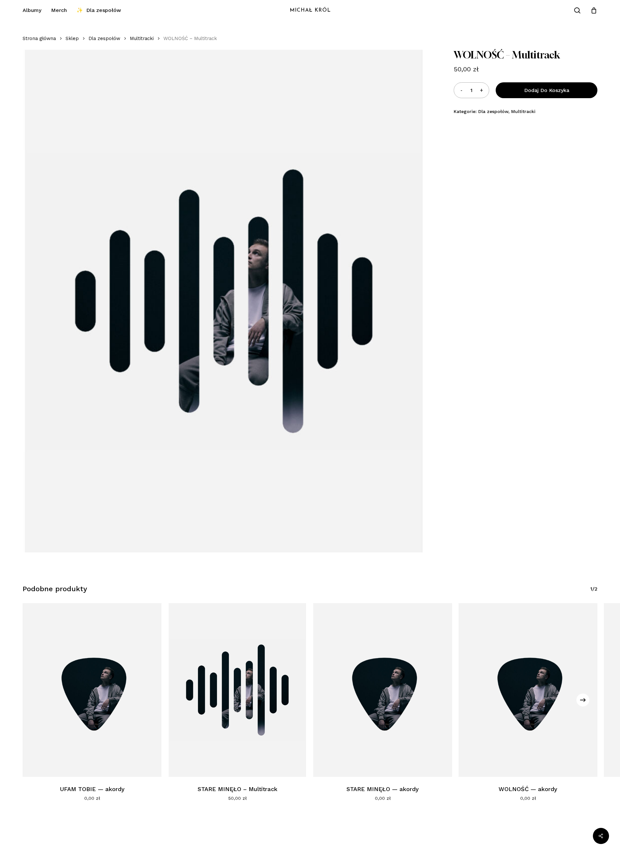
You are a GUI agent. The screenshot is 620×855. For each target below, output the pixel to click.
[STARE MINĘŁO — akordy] (382, 690)
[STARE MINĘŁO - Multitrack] (237, 690)
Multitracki (142, 38)
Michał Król (310, 10)
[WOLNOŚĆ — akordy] (528, 690)
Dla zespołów (104, 38)
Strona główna (39, 38)
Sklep (72, 38)
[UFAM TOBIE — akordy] (92, 690)
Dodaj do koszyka (546, 90)
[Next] (582, 700)
